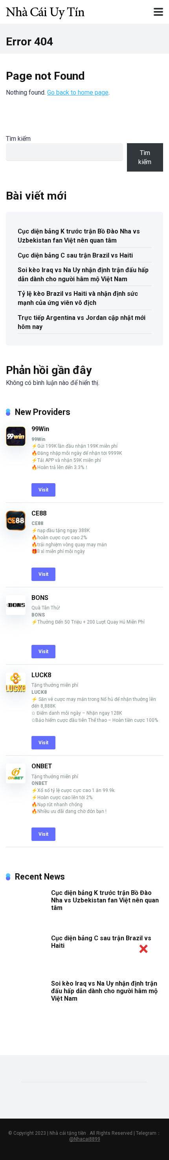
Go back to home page (77, 92)
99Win (40, 429)
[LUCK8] (16, 690)
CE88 (38, 513)
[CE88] (16, 528)
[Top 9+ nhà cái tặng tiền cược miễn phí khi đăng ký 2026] (45, 11)
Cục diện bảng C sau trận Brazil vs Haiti (75, 255)
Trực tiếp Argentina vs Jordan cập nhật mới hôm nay (81, 322)
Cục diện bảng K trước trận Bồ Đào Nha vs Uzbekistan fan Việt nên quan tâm (79, 236)
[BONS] (16, 612)
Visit (43, 490)
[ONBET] (16, 781)
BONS (39, 597)
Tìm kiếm (18, 138)
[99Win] (16, 444)
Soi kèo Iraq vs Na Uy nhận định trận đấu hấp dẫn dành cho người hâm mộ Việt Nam (83, 274)
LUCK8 (41, 675)
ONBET (41, 766)
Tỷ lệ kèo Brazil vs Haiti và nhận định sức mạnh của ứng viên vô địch (78, 298)
